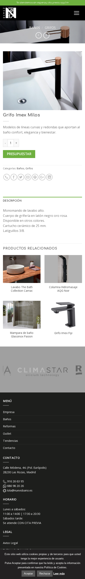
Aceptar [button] (28, 573)
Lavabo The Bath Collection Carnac (22, 288)
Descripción (12, 200)
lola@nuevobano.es (19, 490)
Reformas (9, 426)
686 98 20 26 (15, 486)
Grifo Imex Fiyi (63, 333)
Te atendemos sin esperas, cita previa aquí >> (42, 2)
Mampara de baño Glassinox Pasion (21, 334)
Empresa (8, 412)
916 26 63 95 (15, 481)
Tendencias (10, 441)
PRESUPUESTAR (19, 154)
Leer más (59, 573)
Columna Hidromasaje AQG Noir (63, 288)
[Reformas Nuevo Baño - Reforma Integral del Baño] (10, 13)
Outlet (7, 433)
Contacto (9, 448)
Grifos (50, 28)
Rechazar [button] (44, 573)
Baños (34, 28)
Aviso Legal (10, 543)
